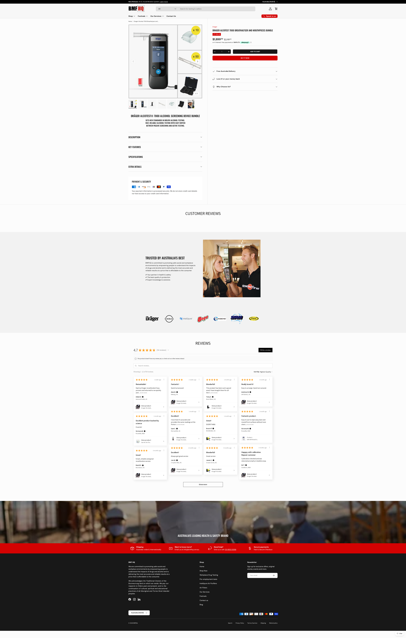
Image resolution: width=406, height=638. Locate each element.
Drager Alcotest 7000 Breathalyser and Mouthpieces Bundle (146, 21)
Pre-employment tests (208, 579)
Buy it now (245, 58)
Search (230, 623)
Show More (143, 393)
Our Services (155, 16)
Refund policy (273, 623)
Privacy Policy (240, 623)
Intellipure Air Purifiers (208, 583)
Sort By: (257, 372)
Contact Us (171, 16)
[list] (165, 61)
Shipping (263, 623)
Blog (201, 604)
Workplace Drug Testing (209, 575)
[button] (276, 8)
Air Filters (203, 588)
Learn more (164, 2)
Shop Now (203, 571)
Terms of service (252, 623)
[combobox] (205, 8)
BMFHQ (135, 623)
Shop (130, 16)
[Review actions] (163, 379)
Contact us (204, 600)
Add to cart (255, 52)
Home (130, 21)
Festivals (141, 16)
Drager (215, 27)
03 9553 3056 (230, 549)
